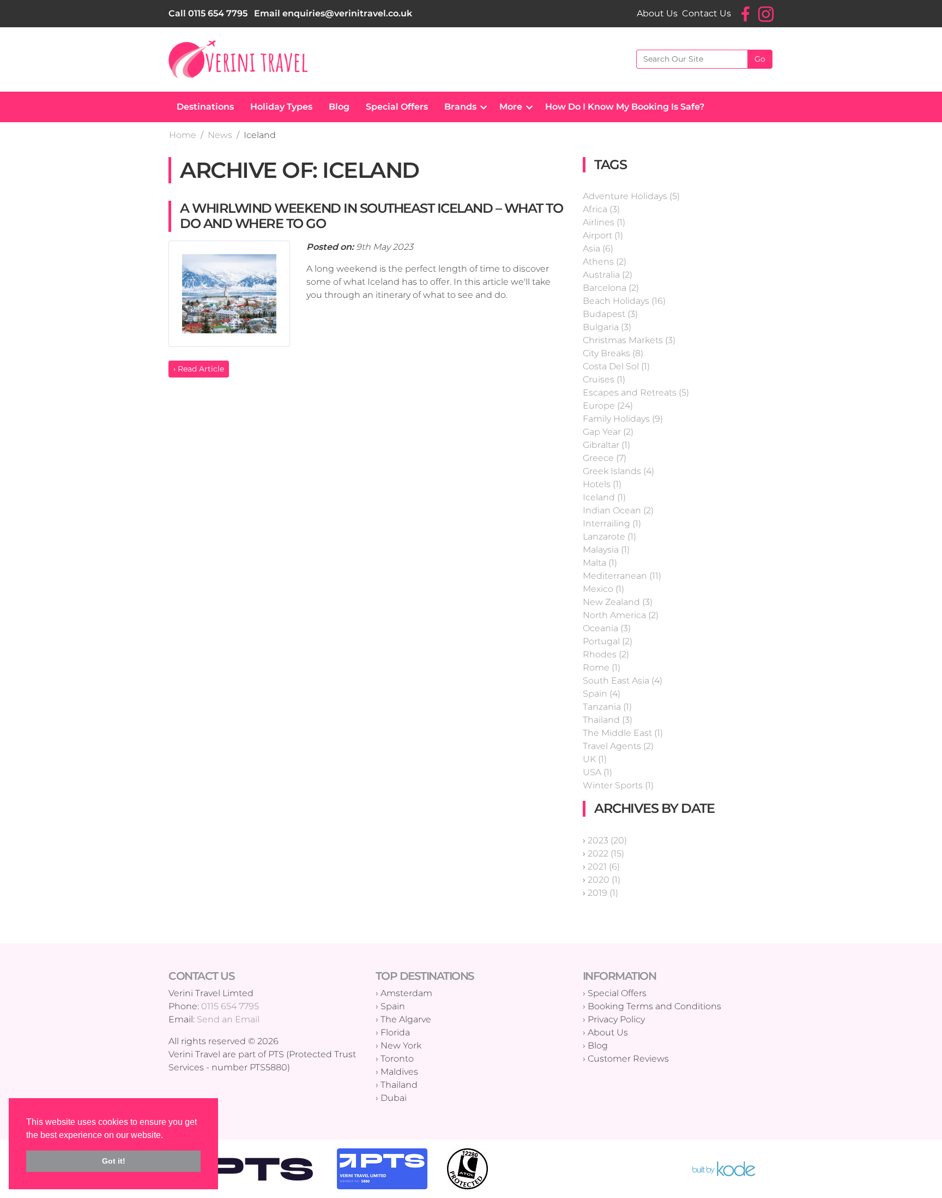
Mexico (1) (603, 589)
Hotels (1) (602, 484)
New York (401, 1045)
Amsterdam (406, 993)
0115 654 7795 (217, 13)
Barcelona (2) (611, 288)
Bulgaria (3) (607, 327)
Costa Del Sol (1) (616, 366)
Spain (393, 1006)
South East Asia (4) (622, 680)
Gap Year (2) (608, 432)
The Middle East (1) (623, 733)
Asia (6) (598, 248)
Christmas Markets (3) (629, 340)
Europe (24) (608, 405)
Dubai (394, 1098)
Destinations (205, 106)
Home (182, 135)
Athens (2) (604, 261)
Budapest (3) (610, 314)
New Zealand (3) (618, 602)
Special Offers (397, 106)
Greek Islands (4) (618, 471)
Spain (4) (601, 693)
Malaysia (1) (606, 549)
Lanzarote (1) (609, 536)
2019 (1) (603, 893)
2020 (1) (604, 879)
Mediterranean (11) (622, 576)
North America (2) (621, 615)
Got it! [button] (113, 1161)
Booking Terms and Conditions (654, 1006)
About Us (657, 13)
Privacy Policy (616, 1019)
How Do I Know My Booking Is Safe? (624, 106)
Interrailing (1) (612, 523)
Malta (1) (600, 563)
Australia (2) (607, 274)
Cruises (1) (604, 379)
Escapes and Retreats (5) (636, 392)
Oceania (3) (607, 628)
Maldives (399, 1072)
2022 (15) (606, 853)
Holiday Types (281, 106)
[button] (481, 106)
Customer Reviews (628, 1058)
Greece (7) (604, 458)
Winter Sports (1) (618, 785)
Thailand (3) (607, 720)
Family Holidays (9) (623, 419)
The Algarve (406, 1019)
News (220, 135)
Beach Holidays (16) (624, 301)
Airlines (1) (604, 222)
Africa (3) (601, 209)
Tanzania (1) (607, 707)
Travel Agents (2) (618, 746)
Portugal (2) (607, 641)
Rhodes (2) (606, 654)
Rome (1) (601, 667)
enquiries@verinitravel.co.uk (347, 13)
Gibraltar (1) (606, 445)
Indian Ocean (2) (618, 510)
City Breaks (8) (613, 353)
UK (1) (595, 759)
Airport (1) (603, 235)
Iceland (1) (604, 497)
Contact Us (706, 13)
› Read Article (198, 369)
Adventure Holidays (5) (631, 196)
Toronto (397, 1058)
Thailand (399, 1085)
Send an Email (228, 1019)
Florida (395, 1032)
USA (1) (597, 772)
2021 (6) (604, 866)
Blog (339, 106)
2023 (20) (607, 840)
